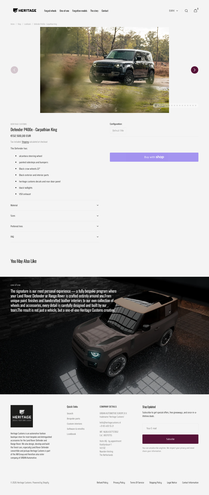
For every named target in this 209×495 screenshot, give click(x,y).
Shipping (25, 142)
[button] (186, 10)
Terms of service (137, 482)
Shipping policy (155, 482)
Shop (19, 24)
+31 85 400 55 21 (107, 426)
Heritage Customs (24, 482)
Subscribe (170, 439)
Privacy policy (119, 482)
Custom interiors (74, 423)
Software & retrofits (75, 429)
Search (70, 413)
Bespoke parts (73, 418)
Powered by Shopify (41, 482)
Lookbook (27, 24)
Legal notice (172, 482)
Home (13, 24)
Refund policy (102, 482)
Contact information (190, 482)
